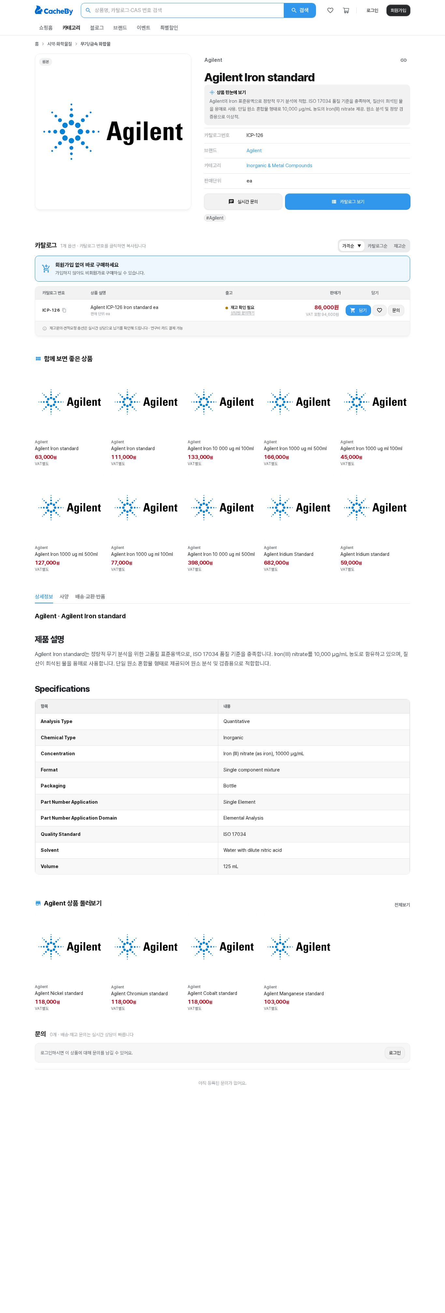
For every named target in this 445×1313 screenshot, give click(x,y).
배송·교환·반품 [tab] (90, 597)
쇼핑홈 (46, 28)
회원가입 (398, 10)
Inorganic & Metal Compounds (279, 165)
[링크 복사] (403, 60)
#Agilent (214, 218)
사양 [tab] (64, 597)
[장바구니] (345, 10)
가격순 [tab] (351, 245)
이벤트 (144, 28)
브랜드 (120, 28)
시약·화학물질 (59, 44)
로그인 (372, 10)
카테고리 (71, 28)
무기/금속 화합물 (95, 44)
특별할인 (169, 28)
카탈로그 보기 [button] (352, 201)
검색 (304, 10)
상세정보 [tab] (44, 597)
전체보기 (402, 904)
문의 (396, 310)
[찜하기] (379, 310)
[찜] (330, 10)
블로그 (97, 28)
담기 (363, 310)
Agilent (213, 60)
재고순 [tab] (400, 245)
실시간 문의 (247, 201)
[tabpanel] (222, 742)
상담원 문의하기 (242, 313)
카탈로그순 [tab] (377, 245)
